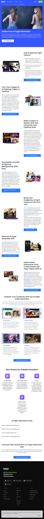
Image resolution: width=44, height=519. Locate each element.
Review (5, 494)
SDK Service (19, 500)
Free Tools (32, 498)
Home (3, 4)
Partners (5, 496)
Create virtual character (8, 347)
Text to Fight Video (30, 229)
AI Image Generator (33, 490)
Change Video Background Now (10, 190)
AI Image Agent (32, 494)
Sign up (35, 1)
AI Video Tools (7, 4)
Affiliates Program (7, 498)
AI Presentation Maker (34, 492)
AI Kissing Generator (28, 272)
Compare (18, 503)
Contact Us (6, 492)
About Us (5, 490)
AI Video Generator (14, 4)
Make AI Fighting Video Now (32, 80)
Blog (17, 492)
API (17, 498)
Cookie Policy (15, 513)
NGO (17, 494)
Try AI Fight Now (7, 40)
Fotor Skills (32, 496)
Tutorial (18, 505)
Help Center (19, 490)
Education (18, 496)
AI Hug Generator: (27, 280)
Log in (40, 1)
